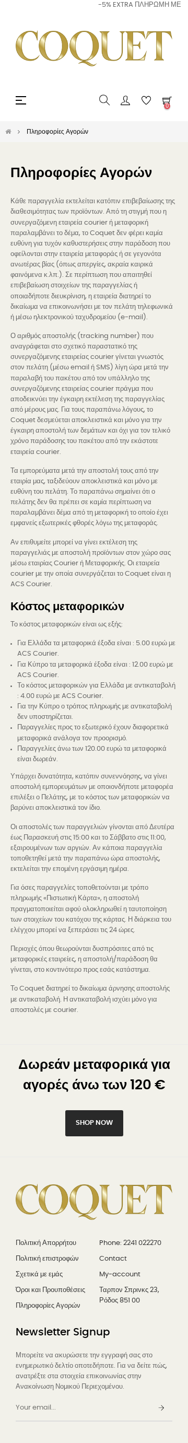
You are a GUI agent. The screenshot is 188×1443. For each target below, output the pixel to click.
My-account (119, 1274)
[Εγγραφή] (161, 1408)
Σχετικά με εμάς (39, 1274)
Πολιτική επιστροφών (47, 1258)
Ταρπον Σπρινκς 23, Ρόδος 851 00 (129, 1295)
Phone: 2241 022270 (130, 1243)
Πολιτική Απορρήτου (46, 1243)
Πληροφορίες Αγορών (48, 1305)
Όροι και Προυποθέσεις (50, 1290)
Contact (113, 1258)
